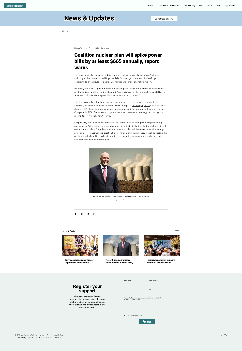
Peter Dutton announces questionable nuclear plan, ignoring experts (119, 261)
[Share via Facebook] (75, 213)
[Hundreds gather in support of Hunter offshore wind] (162, 245)
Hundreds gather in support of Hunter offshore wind (161, 261)
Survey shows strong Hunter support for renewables (79, 261)
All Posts (65, 31)
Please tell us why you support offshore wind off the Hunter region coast (144, 298)
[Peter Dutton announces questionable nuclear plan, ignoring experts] (121, 245)
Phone (151, 290)
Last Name (153, 280)
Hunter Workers (30, 335)
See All (177, 230)
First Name (128, 280)
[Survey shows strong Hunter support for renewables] (80, 245)
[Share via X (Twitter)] (82, 213)
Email (126, 290)
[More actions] (166, 48)
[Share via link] (94, 213)
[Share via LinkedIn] (88, 213)
